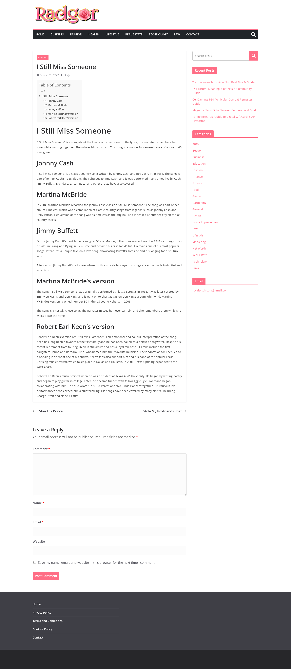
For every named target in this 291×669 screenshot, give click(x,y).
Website (39, 541)
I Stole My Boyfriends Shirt (162, 411)
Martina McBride (57, 105)
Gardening (199, 203)
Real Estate (134, 34)
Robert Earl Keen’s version (63, 118)
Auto (195, 144)
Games (197, 196)
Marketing (199, 242)
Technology (158, 34)
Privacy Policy (42, 612)
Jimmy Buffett (56, 109)
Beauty (197, 150)
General (42, 57)
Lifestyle (112, 34)
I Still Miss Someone (55, 96)
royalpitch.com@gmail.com (210, 290)
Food (195, 190)
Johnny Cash (55, 100)
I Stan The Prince (50, 411)
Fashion (76, 34)
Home (40, 34)
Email (38, 522)
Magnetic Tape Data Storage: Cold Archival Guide (225, 110)
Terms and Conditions (48, 621)
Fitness (197, 183)
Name (38, 503)
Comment (41, 449)
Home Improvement (205, 222)
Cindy (67, 75)
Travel (196, 268)
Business (57, 34)
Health (93, 34)
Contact (192, 34)
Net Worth (199, 248)
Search (253, 56)
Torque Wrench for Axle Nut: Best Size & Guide (223, 82)
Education (199, 163)
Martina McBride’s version (63, 114)
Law (177, 34)
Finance (197, 176)
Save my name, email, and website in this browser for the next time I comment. (96, 562)
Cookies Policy (42, 629)
